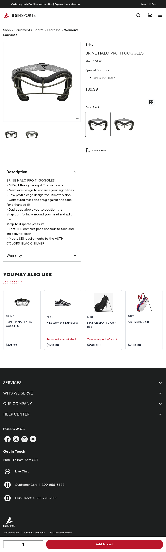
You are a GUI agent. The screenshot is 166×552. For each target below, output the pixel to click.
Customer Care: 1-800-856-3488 (40, 485)
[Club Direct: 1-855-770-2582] (7, 498)
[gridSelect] (151, 102)
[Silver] (124, 124)
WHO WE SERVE (18, 393)
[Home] (20, 15)
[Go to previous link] (5, 4)
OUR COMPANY (17, 403)
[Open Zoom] (77, 118)
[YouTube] (33, 439)
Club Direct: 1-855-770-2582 (36, 498)
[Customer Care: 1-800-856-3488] (7, 485)
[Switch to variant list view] (159, 102)
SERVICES (12, 382)
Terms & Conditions (34, 532)
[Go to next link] (161, 4)
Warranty (14, 255)
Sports (39, 30)
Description (16, 172)
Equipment (22, 30)
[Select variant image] (11, 134)
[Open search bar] (138, 15)
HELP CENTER (16, 414)
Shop (7, 30)
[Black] (97, 124)
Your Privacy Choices (61, 532)
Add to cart (105, 544)
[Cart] (150, 15)
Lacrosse (54, 30)
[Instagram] (24, 439)
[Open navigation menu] (159, 15)
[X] (16, 439)
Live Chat (22, 471)
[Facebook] (7, 439)
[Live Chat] (7, 471)
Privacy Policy (11, 532)
